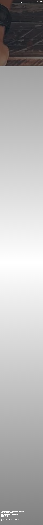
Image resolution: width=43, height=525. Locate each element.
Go (25, 1)
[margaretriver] (40, 2)
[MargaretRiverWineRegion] (38, 2)
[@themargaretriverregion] (37, 2)
